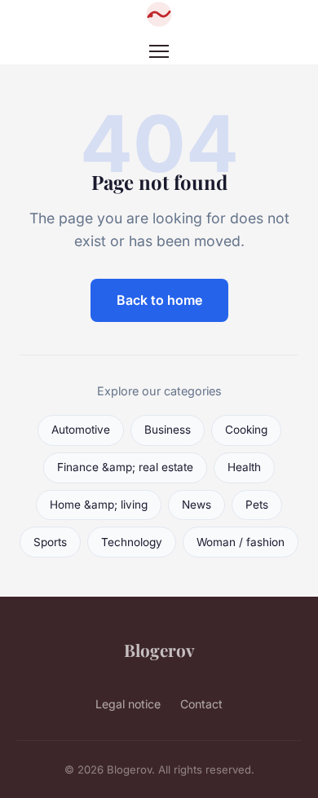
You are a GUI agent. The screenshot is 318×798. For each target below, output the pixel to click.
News (196, 504)
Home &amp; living (99, 504)
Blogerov (159, 649)
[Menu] (159, 51)
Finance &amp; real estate (125, 467)
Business (167, 429)
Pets (256, 504)
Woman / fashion (241, 542)
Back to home (159, 300)
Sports (50, 542)
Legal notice (128, 704)
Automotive (80, 429)
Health (244, 467)
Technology (131, 542)
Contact (201, 704)
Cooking (246, 429)
